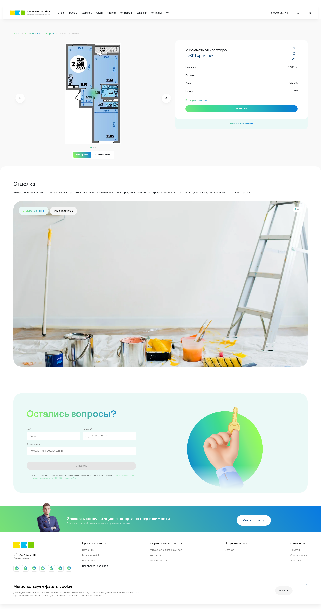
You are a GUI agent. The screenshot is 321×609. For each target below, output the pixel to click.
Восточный (88, 549)
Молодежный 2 (90, 555)
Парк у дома (89, 560)
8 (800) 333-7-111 (280, 12)
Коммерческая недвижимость (166, 549)
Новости (295, 549)
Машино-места (158, 560)
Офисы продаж (299, 555)
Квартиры (86, 12)
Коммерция (126, 12)
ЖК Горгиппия (32, 33)
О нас (61, 12)
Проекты (72, 12)
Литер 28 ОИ (51, 33)
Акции (99, 12)
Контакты (156, 12)
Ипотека (111, 12)
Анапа (17, 33)
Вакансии (142, 12)
